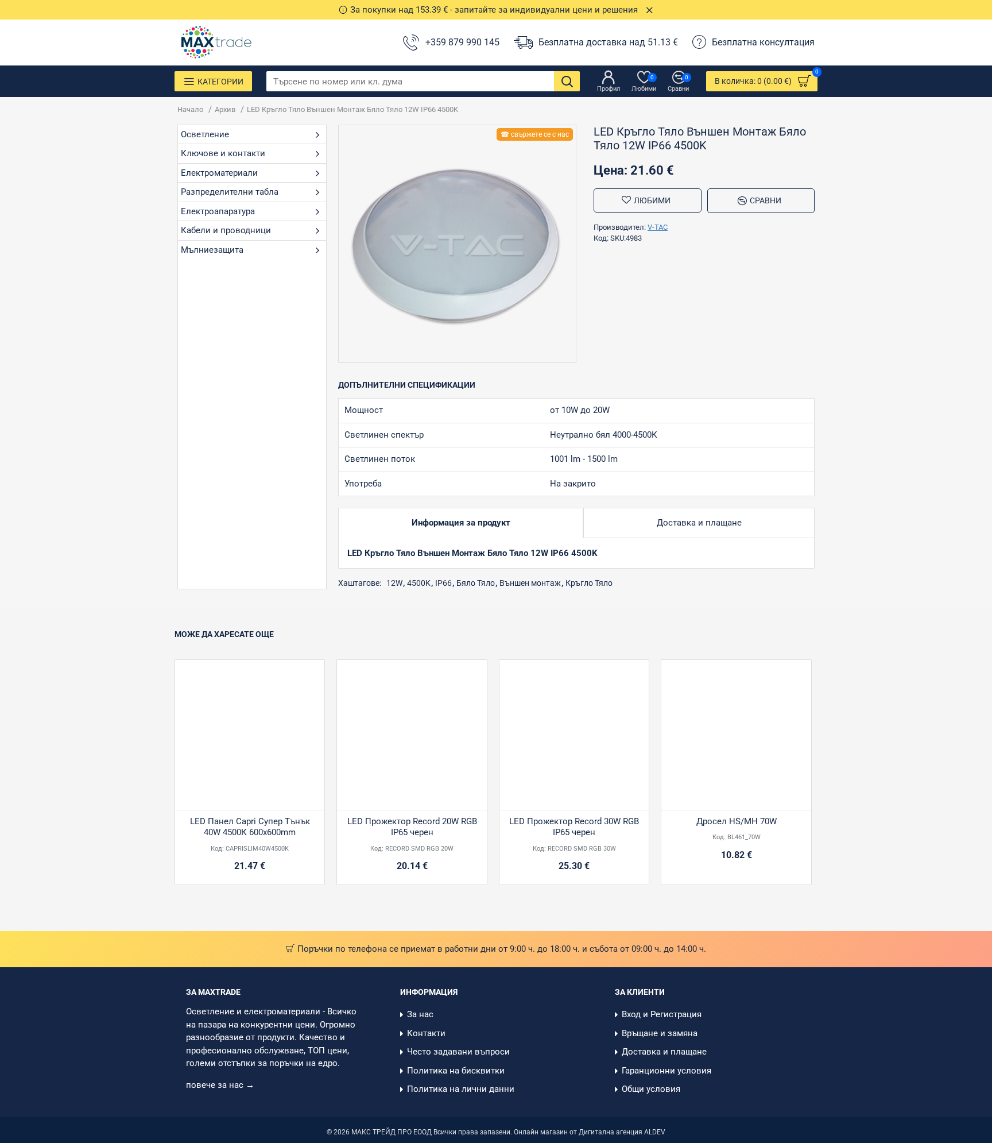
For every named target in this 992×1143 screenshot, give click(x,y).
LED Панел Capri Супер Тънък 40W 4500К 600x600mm (250, 827)
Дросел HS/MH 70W (736, 821)
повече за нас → (221, 1085)
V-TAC (658, 227)
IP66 (443, 583)
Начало (190, 109)
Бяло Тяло (475, 583)
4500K (419, 583)
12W (394, 583)
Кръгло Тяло (589, 583)
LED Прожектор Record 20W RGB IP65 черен (412, 827)
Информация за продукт (461, 523)
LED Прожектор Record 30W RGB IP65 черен (574, 827)
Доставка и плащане (699, 523)
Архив (225, 109)
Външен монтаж (530, 583)
